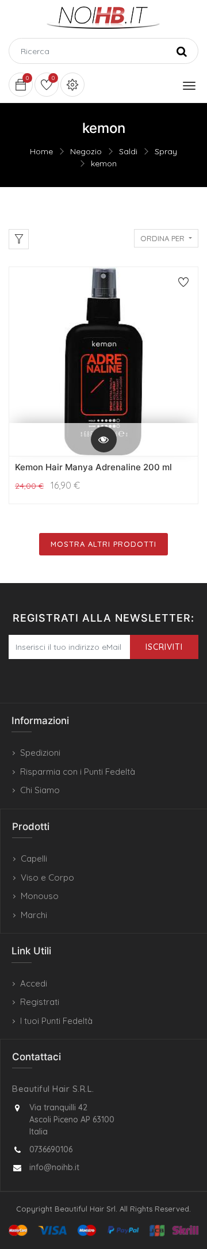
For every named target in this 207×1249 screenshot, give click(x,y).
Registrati (39, 1001)
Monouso (40, 895)
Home (41, 151)
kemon (104, 163)
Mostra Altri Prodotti (103, 544)
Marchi (34, 914)
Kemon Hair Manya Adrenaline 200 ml (93, 467)
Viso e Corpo (47, 877)
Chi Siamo (40, 790)
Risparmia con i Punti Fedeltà (77, 771)
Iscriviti (164, 647)
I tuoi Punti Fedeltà (56, 1020)
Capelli (34, 858)
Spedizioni (40, 752)
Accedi (33, 983)
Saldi (128, 151)
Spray (166, 151)
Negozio (86, 151)
